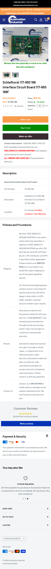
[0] (46, 19)
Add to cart (25, 119)
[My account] (41, 19)
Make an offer (25, 137)
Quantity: (32, 105)
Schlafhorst (9, 98)
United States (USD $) (12, 538)
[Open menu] (4, 20)
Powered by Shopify (10, 563)
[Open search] (35, 19)
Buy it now (25, 128)
